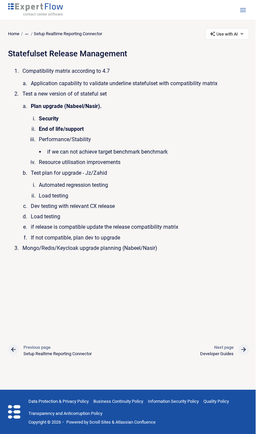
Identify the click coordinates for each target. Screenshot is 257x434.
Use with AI (227, 34)
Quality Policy (216, 401)
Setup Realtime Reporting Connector (68, 33)
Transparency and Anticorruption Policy (65, 413)
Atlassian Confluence (135, 422)
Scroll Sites (100, 422)
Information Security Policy (173, 401)
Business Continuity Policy (118, 401)
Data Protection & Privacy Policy (58, 401)
